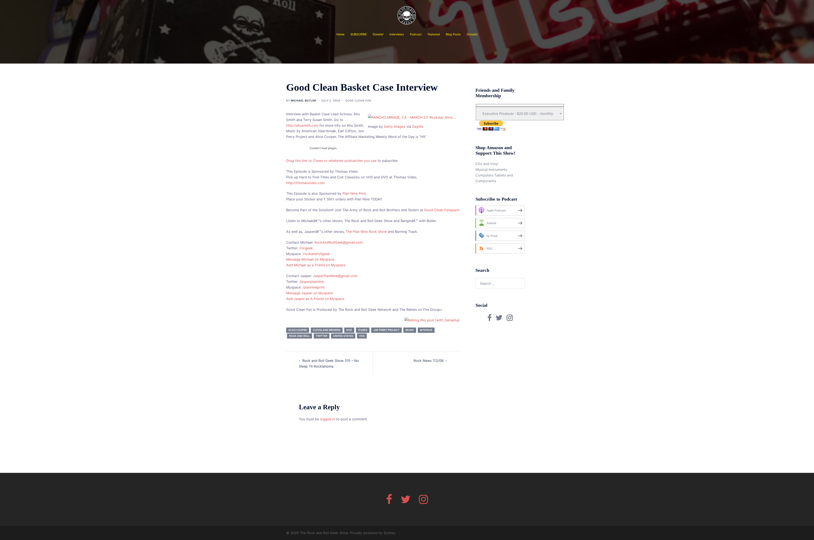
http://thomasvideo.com (305, 183)
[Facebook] (389, 502)
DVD (349, 330)
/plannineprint (313, 287)
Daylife (417, 126)
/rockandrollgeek (316, 254)
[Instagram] (423, 502)
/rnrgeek (306, 248)
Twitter (321, 335)
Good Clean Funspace (441, 210)
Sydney (390, 533)
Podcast (416, 34)
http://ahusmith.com (302, 125)
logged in (327, 419)
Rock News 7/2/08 (428, 360)
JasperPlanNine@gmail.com (335, 276)
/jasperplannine (311, 281)
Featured (434, 34)
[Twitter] (405, 502)
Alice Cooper (297, 330)
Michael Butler (303, 100)
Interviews (396, 34)
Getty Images (394, 126)
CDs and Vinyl (486, 164)
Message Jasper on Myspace (309, 293)
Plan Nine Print (354, 193)
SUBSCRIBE (358, 34)
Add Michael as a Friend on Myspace (315, 265)
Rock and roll (299, 335)
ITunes (362, 330)
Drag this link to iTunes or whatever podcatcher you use (331, 160)
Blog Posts (453, 34)
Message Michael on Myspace (310, 259)
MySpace (426, 330)
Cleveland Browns (326, 330)
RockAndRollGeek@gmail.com (338, 242)
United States (343, 335)
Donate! (378, 34)
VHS (362, 335)
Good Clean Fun (358, 100)
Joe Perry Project (386, 330)
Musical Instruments (491, 169)
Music (410, 330)
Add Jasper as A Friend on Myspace (315, 299)
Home (340, 34)
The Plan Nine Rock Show (366, 231)
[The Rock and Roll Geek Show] (407, 16)
